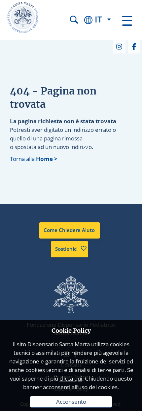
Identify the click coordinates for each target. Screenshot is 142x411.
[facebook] (133, 45)
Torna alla (33, 159)
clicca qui (70, 378)
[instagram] (118, 45)
